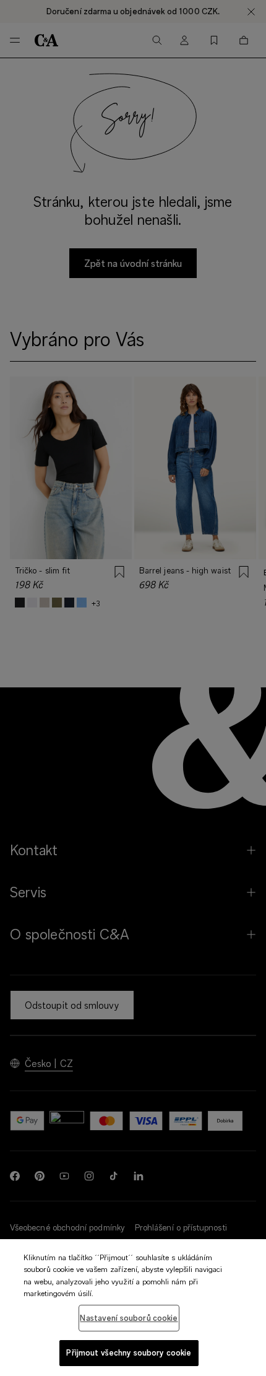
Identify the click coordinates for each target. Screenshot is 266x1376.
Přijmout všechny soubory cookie (128, 1352)
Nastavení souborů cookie (129, 1318)
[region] (133, 1307)
